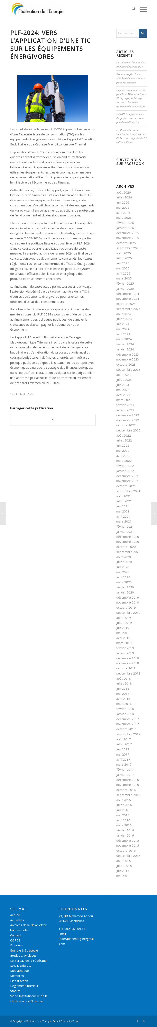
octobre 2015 (126, 850)
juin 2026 (122, 202)
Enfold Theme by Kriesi (65, 1021)
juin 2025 (122, 263)
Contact (15, 935)
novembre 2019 (127, 602)
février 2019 (125, 648)
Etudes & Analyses (23, 955)
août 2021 (123, 496)
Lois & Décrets (20, 965)
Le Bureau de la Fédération (29, 960)
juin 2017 (122, 749)
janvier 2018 (125, 714)
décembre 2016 (127, 780)
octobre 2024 (126, 304)
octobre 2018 (126, 668)
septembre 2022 (128, 430)
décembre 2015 (127, 840)
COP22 (15, 940)
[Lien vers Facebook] (138, 1021)
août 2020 (123, 557)
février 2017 (125, 769)
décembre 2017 (127, 719)
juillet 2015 (124, 866)
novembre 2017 (127, 724)
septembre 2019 (128, 612)
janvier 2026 (125, 228)
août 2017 (123, 739)
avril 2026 (123, 213)
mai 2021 (122, 511)
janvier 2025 (125, 288)
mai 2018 (122, 693)
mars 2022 (124, 460)
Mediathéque (19, 970)
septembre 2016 (128, 795)
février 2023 (125, 405)
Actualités (17, 920)
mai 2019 (122, 633)
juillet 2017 (124, 744)
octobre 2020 (126, 547)
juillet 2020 (124, 562)
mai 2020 (122, 572)
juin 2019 (122, 628)
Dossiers (16, 945)
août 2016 (123, 800)
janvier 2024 (125, 349)
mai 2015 (122, 876)
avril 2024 (123, 334)
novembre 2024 (127, 298)
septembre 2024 (128, 309)
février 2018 (125, 709)
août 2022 (123, 435)
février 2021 (125, 526)
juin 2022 (122, 445)
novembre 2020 (127, 541)
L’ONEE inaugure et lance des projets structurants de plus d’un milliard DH (130, 118)
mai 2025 (122, 268)
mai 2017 (122, 754)
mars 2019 (124, 643)
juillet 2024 (124, 319)
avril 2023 (123, 395)
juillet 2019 (124, 622)
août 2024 (123, 314)
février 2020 (125, 587)
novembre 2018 (127, 663)
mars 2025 (124, 278)
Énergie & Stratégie (24, 950)
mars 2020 (124, 582)
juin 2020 (122, 567)
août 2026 (123, 192)
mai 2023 (122, 390)
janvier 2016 (125, 835)
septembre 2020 (128, 552)
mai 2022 (122, 450)
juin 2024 (122, 324)
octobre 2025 (126, 243)
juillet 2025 (124, 258)
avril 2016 (123, 820)
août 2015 (123, 861)
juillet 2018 (124, 683)
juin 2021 (122, 506)
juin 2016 (122, 810)
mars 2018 (124, 704)
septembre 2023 (128, 369)
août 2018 (123, 678)
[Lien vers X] (144, 1021)
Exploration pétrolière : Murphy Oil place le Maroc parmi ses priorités (130, 78)
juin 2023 (122, 385)
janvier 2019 (125, 653)
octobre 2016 (126, 790)
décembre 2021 (127, 476)
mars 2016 (124, 825)
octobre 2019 (126, 607)
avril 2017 (123, 759)
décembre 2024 (127, 294)
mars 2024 (124, 339)
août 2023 (123, 375)
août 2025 (123, 253)
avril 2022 (123, 456)
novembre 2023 (127, 359)
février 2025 (125, 283)
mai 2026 (122, 207)
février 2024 (125, 344)
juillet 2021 (124, 501)
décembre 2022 (127, 415)
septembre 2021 (128, 491)
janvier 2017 (125, 775)
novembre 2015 (127, 845)
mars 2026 (124, 217)
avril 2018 (123, 699)
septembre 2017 (128, 734)
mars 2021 (124, 521)
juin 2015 (122, 871)
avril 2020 (123, 577)
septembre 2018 (128, 673)
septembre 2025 (128, 248)
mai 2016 (122, 815)
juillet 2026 (124, 197)
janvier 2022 (125, 471)
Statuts (15, 991)
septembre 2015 (128, 856)
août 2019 (123, 618)
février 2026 (125, 223)
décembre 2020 (127, 537)
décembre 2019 (127, 597)
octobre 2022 (126, 425)
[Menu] (141, 9)
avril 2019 (123, 638)
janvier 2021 (125, 531)
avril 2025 (123, 273)
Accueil (15, 915)
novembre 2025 (127, 238)
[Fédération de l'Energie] (37, 9)
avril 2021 (123, 516)
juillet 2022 (124, 440)
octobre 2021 (126, 486)
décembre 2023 (127, 354)
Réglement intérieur (24, 986)
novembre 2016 (127, 785)
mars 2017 (124, 764)
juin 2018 (122, 688)
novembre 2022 (127, 420)
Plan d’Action (19, 981)
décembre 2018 (127, 658)
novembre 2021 (127, 481)
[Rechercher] (132, 9)
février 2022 (125, 466)
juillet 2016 (124, 805)
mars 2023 (124, 400)
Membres (17, 976)
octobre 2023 (126, 364)
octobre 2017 (126, 729)
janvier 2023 (125, 410)
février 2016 (125, 830)
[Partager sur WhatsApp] (52, 420)
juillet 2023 (124, 379)
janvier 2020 (125, 592)
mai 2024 (122, 329)
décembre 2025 (127, 233)
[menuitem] (132, 9)
